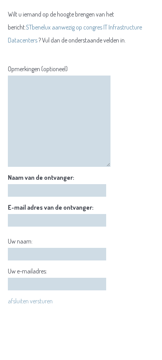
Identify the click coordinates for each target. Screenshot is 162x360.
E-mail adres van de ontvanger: (51, 207)
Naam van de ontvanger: (41, 177)
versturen (41, 301)
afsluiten (18, 301)
